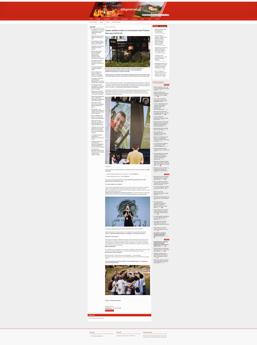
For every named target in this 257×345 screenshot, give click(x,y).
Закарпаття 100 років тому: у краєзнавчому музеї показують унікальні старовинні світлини (161, 255)
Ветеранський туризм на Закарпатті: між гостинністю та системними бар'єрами (97, 93)
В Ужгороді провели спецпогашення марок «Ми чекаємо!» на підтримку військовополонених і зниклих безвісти (160, 204)
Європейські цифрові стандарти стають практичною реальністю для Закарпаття (161, 261)
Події (142, 19)
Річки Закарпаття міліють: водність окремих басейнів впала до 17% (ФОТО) (97, 42)
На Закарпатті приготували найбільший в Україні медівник (97, 47)
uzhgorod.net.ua (164, 337)
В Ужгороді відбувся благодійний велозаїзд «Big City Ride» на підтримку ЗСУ (161, 218)
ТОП (91, 19)
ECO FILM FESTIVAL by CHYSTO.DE (139, 92)
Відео (101, 22)
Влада (98, 19)
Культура (134, 19)
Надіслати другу (109, 310)
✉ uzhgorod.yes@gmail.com (97, 335)
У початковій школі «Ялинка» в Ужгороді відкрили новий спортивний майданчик (161, 145)
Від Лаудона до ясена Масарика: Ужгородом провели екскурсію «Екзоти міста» (161, 178)
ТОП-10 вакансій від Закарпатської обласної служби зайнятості (161, 193)
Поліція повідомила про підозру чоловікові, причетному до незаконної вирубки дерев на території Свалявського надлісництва (161, 156)
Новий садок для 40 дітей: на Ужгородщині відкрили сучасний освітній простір (161, 113)
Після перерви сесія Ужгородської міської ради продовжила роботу (160, 133)
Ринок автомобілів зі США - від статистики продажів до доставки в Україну (161, 88)
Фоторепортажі (93, 22)
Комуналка (125, 19)
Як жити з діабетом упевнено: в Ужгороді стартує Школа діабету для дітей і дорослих (161, 183)
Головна (106, 26)
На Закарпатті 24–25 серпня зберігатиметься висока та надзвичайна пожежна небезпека (161, 223)
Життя (115, 19)
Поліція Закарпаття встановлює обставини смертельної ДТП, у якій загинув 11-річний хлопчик (161, 211)
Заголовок (146, 76)
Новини (110, 26)
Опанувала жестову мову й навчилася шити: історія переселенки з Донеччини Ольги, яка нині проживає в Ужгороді (97, 130)
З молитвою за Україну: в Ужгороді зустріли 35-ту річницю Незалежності (160, 234)
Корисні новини (116, 22)
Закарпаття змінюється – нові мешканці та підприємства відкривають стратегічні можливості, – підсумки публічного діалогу (97, 144)
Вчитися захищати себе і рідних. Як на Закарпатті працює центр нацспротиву (97, 117)
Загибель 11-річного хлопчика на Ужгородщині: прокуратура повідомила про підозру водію (161, 169)
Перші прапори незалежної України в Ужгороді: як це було (97, 37)
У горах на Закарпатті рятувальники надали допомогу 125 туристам (161, 118)
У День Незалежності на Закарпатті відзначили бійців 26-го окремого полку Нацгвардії (161, 94)
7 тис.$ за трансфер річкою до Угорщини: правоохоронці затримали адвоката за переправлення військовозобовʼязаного (161, 106)
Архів (107, 22)
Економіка (107, 19)
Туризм (157, 19)
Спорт (149, 19)
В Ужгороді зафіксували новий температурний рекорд (96, 68)
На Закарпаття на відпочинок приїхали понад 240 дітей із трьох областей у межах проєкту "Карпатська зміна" (97, 152)
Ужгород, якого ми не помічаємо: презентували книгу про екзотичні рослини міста (161, 250)
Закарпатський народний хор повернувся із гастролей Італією (160, 31)
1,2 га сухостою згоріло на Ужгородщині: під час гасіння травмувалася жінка (160, 100)
